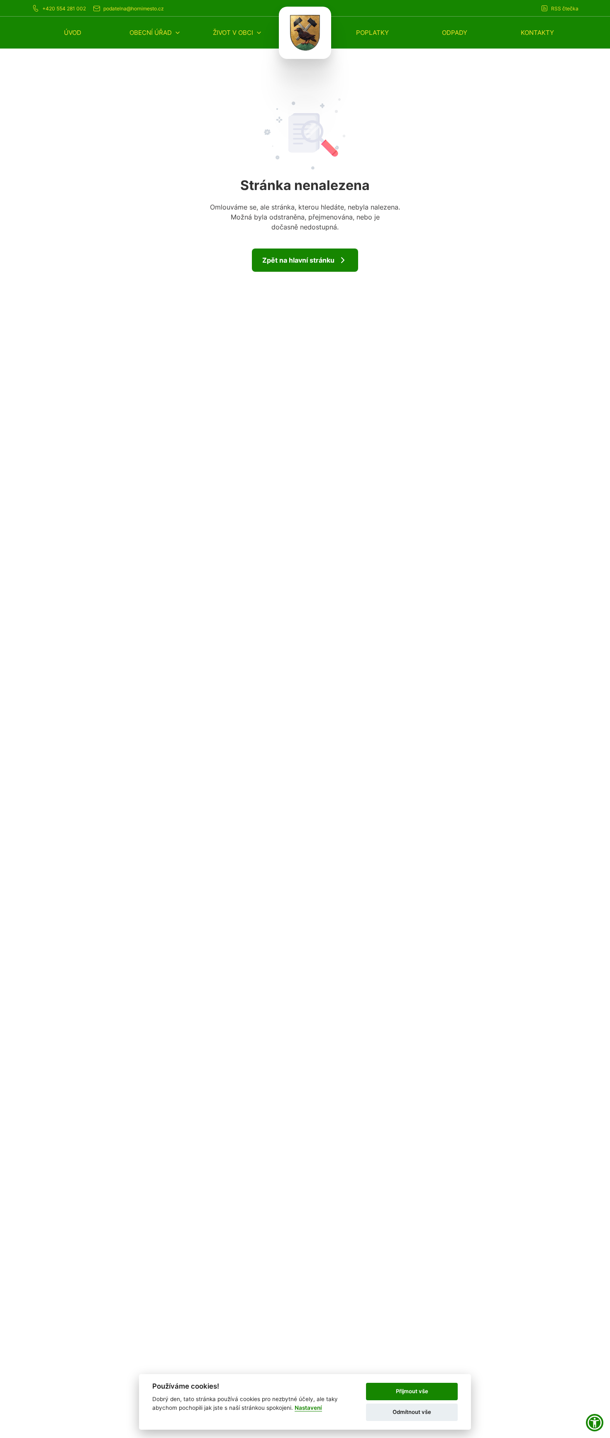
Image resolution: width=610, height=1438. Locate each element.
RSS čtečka (564, 8)
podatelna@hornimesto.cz (133, 8)
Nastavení (308, 1407)
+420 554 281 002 (64, 8)
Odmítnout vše (412, 1412)
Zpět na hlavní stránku (298, 260)
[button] (155, 33)
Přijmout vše (412, 1391)
